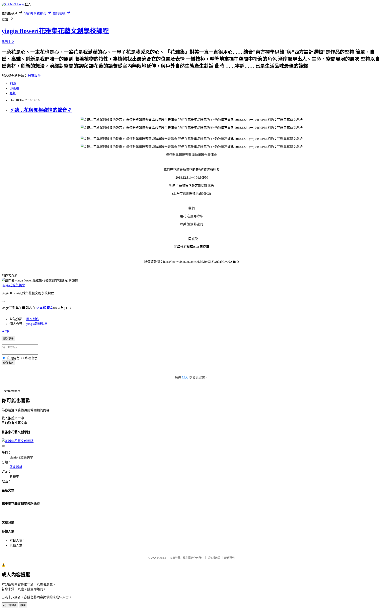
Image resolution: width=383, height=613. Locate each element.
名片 (13, 93)
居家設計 (34, 75)
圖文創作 (32, 319)
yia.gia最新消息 (36, 324)
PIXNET (161, 557)
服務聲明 (229, 557)
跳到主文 (8, 42)
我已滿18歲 (9, 605)
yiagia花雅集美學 (13, 285)
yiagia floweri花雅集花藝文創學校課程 (55, 30)
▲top (5, 331)
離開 (23, 605)
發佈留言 (8, 362)
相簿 (13, 83)
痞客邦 (41, 308)
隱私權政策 (213, 557)
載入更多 (8, 338)
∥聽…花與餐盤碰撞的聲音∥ (41, 110)
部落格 (14, 88)
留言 (50, 308)
